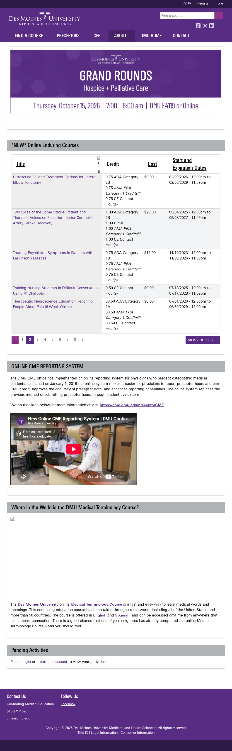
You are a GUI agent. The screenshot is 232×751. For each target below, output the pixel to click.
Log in (186, 3)
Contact (181, 36)
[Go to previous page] (15, 340)
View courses (201, 340)
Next (30, 123)
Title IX (82, 733)
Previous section (13, 123)
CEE (97, 36)
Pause (22, 123)
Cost (152, 164)
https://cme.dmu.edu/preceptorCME (132, 405)
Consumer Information (138, 733)
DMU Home (151, 36)
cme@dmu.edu (18, 718)
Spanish (122, 615)
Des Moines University (38, 605)
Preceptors (68, 36)
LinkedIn (211, 25)
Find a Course (29, 36)
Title (20, 164)
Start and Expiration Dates (189, 164)
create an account (51, 662)
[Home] (44, 18)
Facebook (198, 25)
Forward (218, 25)
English (99, 615)
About (120, 36)
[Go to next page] (89, 340)
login (27, 662)
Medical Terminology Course (96, 605)
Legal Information (104, 733)
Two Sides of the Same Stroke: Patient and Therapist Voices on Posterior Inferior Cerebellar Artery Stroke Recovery (53, 218)
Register (203, 3)
